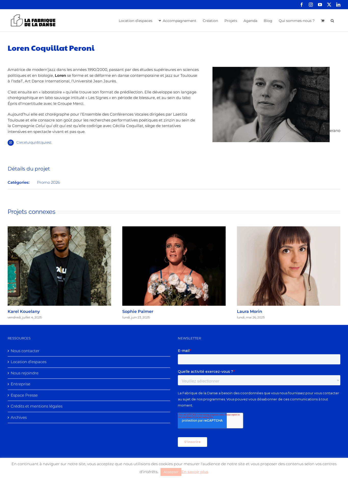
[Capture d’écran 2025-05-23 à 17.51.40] (271, 69)
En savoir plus (194, 471)
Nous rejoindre (24, 373)
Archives (19, 417)
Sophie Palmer (137, 311)
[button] (332, 20)
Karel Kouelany (24, 311)
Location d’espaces (28, 361)
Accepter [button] (171, 472)
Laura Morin (249, 311)
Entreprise (20, 384)
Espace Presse (24, 395)
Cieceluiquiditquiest (34, 142)
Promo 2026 (48, 182)
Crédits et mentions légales (36, 406)
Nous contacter (25, 350)
